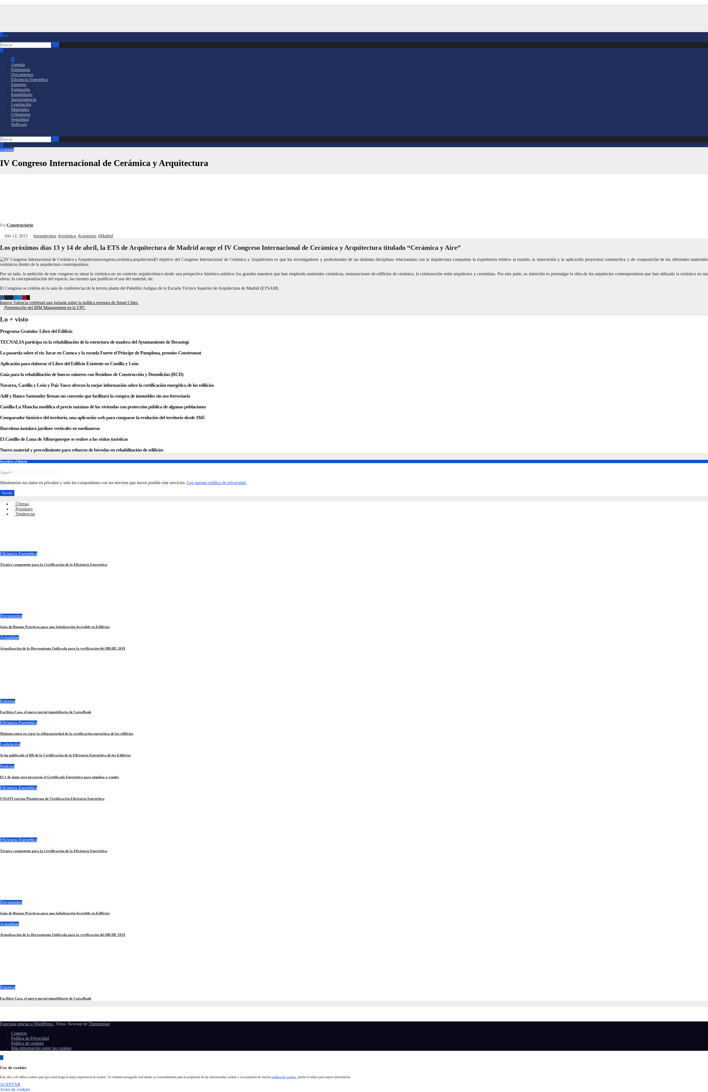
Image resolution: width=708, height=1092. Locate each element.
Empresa (18, 84)
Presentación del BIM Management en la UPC (44, 307)
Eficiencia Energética (29, 79)
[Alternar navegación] (6, 36)
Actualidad (9, 637)
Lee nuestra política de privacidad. (217, 482)
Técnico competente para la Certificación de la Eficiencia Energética (53, 564)
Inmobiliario (21, 94)
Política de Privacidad (30, 1038)
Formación (20, 89)
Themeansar (99, 1023)
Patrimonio (20, 69)
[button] (1, 39)
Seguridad (20, 119)
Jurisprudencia (23, 99)
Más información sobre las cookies (41, 1048)
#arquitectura (44, 236)
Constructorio (20, 225)
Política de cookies (27, 1043)
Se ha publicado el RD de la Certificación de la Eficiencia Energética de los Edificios (65, 755)
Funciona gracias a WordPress (27, 1023)
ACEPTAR (10, 1084)
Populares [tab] (23, 509)
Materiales (20, 109)
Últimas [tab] (21, 504)
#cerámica (67, 236)
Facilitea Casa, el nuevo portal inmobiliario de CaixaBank (45, 712)
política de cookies (284, 1077)
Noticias (7, 766)
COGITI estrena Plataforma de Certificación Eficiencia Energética (52, 799)
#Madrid (105, 236)
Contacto (19, 1033)
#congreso (87, 236)
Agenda (18, 64)
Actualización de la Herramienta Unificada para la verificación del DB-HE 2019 (62, 648)
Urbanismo (20, 114)
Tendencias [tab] (24, 514)
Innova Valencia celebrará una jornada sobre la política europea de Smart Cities (69, 302)
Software (19, 124)
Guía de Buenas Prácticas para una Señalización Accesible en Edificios (55, 627)
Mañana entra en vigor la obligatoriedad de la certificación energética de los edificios (66, 734)
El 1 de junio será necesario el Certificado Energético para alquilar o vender (59, 777)
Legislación (21, 104)
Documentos (22, 74)
